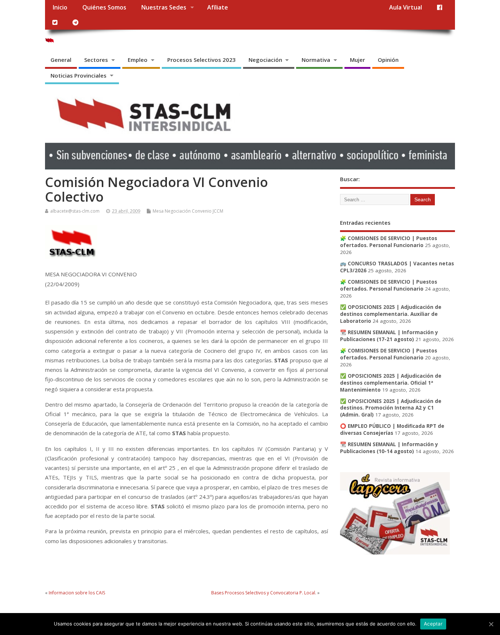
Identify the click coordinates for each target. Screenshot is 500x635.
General (61, 59)
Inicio (59, 7)
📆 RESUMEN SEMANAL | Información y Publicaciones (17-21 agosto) (389, 336)
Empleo (138, 59)
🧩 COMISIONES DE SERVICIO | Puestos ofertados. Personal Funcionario (388, 242)
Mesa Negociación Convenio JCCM (188, 211)
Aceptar (433, 624)
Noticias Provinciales (79, 75)
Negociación (265, 59)
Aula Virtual (405, 7)
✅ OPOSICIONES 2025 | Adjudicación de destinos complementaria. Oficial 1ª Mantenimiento (390, 383)
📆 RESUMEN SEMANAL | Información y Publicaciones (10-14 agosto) (389, 448)
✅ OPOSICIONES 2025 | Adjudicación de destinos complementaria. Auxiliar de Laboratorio (390, 314)
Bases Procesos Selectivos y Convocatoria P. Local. (263, 593)
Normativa (316, 59)
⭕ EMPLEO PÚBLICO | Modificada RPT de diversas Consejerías (392, 429)
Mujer (357, 59)
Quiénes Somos (104, 7)
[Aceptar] (491, 624)
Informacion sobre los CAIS (77, 593)
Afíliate (217, 7)
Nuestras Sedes (163, 7)
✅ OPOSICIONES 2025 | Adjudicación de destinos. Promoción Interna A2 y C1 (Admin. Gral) (390, 408)
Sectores (96, 59)
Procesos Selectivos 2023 (201, 59)
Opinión (388, 59)
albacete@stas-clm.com (75, 211)
